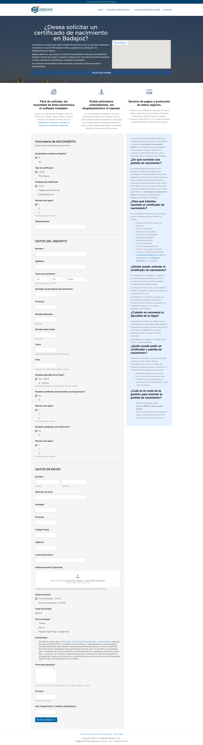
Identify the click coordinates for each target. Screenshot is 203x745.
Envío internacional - (52, 603)
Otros (41, 186)
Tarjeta (42, 623)
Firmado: (40, 691)
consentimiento (104, 642)
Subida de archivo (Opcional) (48, 567)
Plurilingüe (44, 176)
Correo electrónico (44, 555)
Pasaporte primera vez (49, 190)
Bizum (42, 627)
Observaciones (42, 221)
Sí (39, 400)
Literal (41, 172)
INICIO (100, 10)
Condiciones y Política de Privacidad (75, 642)
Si (39, 158)
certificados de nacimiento (48, 123)
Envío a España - (50, 599)
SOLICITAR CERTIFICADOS (118, 10)
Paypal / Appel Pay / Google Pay (54, 632)
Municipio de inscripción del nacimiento (54, 289)
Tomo (38, 344)
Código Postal (42, 530)
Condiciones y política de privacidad (96, 734)
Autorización (42, 638)
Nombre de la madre (45, 329)
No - (44, 379)
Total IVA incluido (43, 609)
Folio (37, 360)
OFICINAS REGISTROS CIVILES (147, 10)
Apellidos (40, 261)
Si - (44, 383)
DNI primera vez (46, 194)
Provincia (40, 302)
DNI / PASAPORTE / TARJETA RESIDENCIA (56, 706)
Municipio (39, 504)
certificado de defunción (147, 255)
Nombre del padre (44, 314)
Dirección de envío (44, 492)
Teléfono (40, 542)
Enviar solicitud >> (46, 720)
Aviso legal (118, 734)
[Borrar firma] (55, 669)
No (40, 162)
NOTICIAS (167, 10)
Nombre (39, 249)
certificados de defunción (58, 125)
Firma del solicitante (45, 665)
